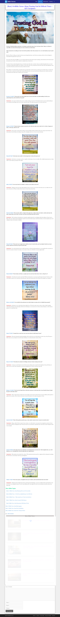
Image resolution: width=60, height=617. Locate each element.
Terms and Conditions (48, 615)
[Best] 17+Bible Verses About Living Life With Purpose (16, 500)
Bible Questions (45, 1)
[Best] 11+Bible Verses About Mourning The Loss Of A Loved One (18, 490)
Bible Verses (12, 1)
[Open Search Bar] (54, 1)
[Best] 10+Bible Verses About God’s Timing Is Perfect (15, 510)
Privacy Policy (42, 615)
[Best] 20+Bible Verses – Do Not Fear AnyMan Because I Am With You (19, 494)
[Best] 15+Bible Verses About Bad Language (14, 506)
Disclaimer (53, 615)
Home (36, 1)
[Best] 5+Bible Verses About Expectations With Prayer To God (17, 503)
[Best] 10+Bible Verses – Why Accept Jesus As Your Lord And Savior (18, 497)
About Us (34, 615)
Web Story (51, 1)
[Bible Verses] (6, 1)
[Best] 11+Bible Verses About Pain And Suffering (14, 508)
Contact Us (37, 615)
